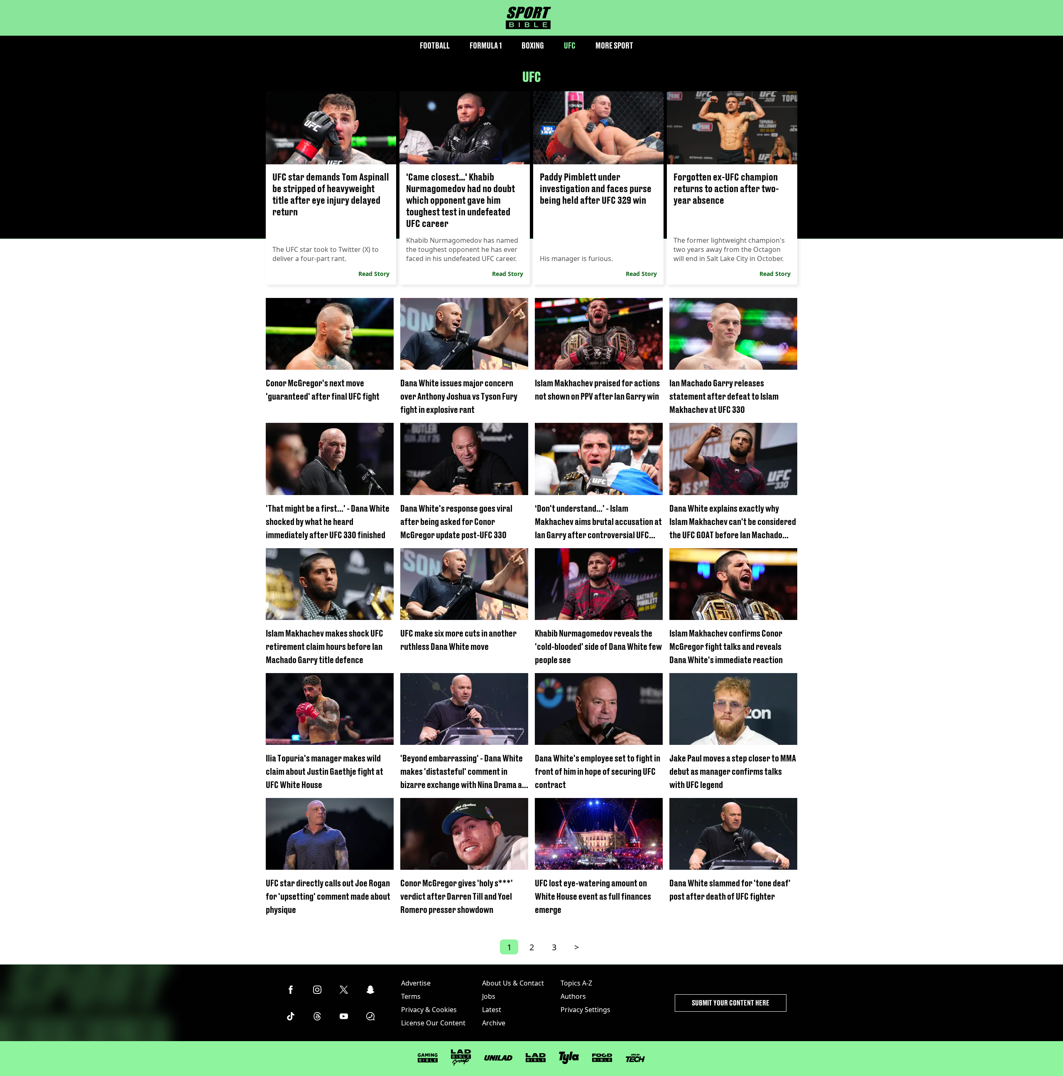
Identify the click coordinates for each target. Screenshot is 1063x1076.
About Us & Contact (513, 983)
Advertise (416, 983)
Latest (491, 1009)
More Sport (614, 45)
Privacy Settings (585, 1009)
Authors (573, 996)
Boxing (533, 45)
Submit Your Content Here (730, 1002)
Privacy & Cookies (429, 1009)
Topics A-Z (576, 983)
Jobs (488, 996)
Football (435, 45)
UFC (570, 45)
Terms (411, 996)
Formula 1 (486, 45)
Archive (493, 1022)
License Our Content (433, 1022)
